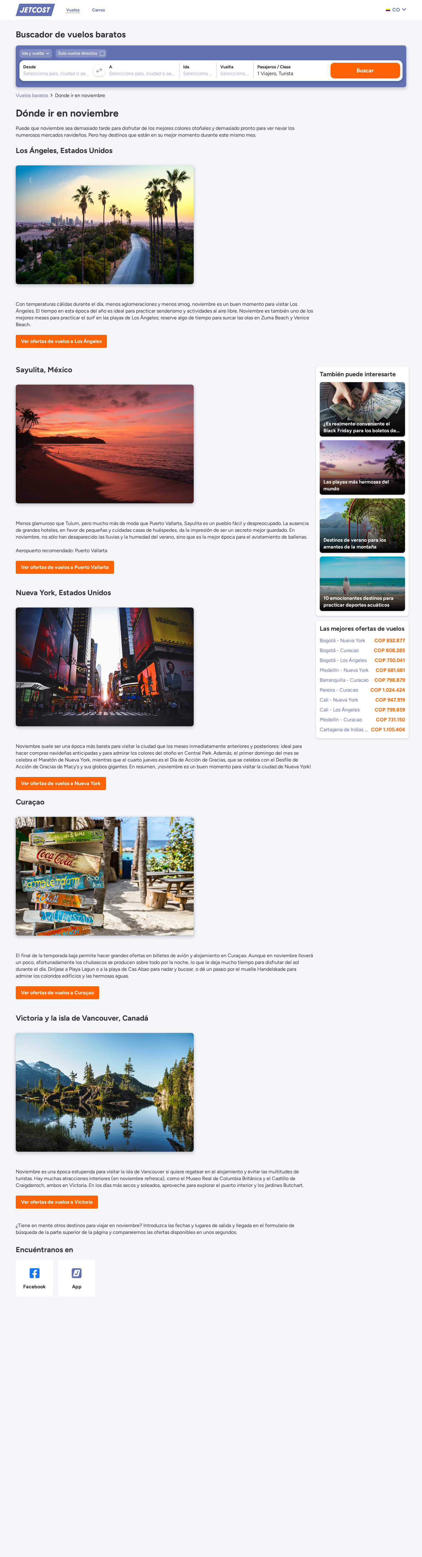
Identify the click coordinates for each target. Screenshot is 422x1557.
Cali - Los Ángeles (340, 710)
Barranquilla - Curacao (344, 680)
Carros (98, 10)
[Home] (35, 9)
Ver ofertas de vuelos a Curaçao (57, 993)
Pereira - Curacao (339, 690)
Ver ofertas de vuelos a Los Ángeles (61, 341)
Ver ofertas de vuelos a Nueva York (61, 783)
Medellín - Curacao (341, 720)
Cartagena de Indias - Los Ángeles (344, 729)
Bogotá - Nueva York (342, 640)
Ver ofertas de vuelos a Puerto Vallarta (65, 567)
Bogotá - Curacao (339, 650)
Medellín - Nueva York (344, 670)
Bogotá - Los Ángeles (343, 660)
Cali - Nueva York (339, 700)
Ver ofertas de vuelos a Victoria (57, 1202)
